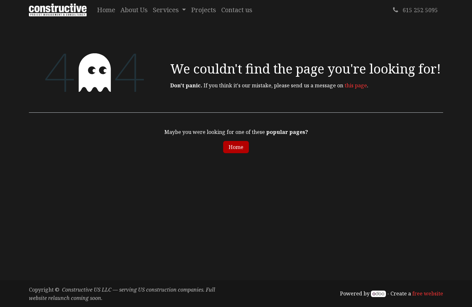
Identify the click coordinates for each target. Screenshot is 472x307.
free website (427, 293)
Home (236, 147)
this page (356, 85)
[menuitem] (106, 10)
